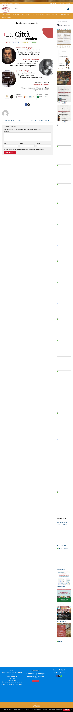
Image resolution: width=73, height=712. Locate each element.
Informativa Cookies (59, 672)
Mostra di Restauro (61, 621)
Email (22, 143)
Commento (6, 131)
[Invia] (68, 9)
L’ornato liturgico (61, 586)
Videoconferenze (6, 17)
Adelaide (59, 638)
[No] (71, 710)
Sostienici (48, 14)
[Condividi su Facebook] (26, 104)
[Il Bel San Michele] (64, 578)
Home (3, 14)
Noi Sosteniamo (27, 21)
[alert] (64, 25)
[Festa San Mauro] (64, 612)
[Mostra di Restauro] (64, 630)
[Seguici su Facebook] (57, 676)
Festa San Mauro (61, 604)
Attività (17, 14)
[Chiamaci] (61, 676)
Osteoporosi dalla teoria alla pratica (12, 120)
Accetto (66, 709)
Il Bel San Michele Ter (62, 522)
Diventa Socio (35, 14)
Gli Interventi (25, 14)
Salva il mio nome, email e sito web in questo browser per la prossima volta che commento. (25, 149)
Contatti (54, 14)
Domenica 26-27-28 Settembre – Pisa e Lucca (40, 120)
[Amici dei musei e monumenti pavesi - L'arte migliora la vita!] (6, 8)
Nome (5, 143)
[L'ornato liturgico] (64, 595)
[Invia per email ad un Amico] (28, 104)
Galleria (42, 14)
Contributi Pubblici (64, 14)
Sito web (38, 143)
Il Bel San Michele (61, 569)
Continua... (35, 681)
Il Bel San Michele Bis (62, 546)
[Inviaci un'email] (59, 676)
